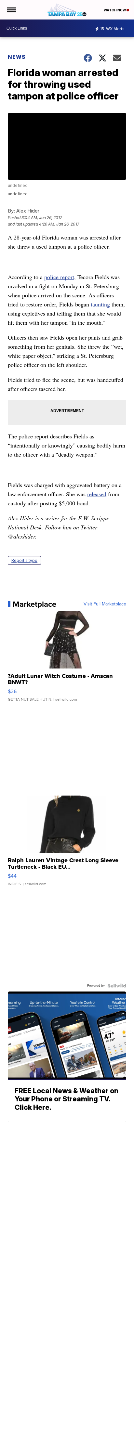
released (96, 494)
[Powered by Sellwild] (116, 985)
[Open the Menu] (11, 10)
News (17, 57)
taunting (100, 304)
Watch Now (115, 10)
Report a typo (24, 560)
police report (59, 277)
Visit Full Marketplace (105, 604)
